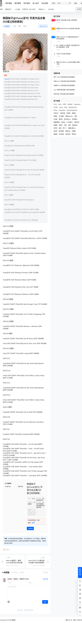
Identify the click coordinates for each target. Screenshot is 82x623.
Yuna (6, 79)
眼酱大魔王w (71, 128)
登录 (75, 3)
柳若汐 (60, 125)
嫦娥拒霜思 (57, 122)
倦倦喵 (74, 113)
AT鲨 (64, 104)
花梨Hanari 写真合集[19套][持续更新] (65, 81)
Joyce (61, 107)
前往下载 (44, 26)
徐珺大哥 (76, 122)
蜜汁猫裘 (61, 131)
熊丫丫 (65, 128)
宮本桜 (63, 122)
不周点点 (56, 113)
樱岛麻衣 (74, 125)
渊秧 (60, 128)
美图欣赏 (8, 9)
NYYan (55, 110)
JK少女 (56, 107)
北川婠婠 (61, 116)
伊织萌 (68, 113)
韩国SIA (74, 134)
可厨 (75, 116)
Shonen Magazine (72, 110)
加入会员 (35, 3)
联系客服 (9, 3)
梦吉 (65, 125)
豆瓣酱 (74, 131)
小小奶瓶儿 (70, 122)
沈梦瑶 (55, 128)
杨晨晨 (55, 125)
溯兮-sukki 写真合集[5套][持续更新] (64, 77)
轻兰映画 (61, 134)
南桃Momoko (69, 116)
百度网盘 (30, 528)
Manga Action (73, 107)
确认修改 (45, 579)
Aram (59, 104)
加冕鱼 (55, 116)
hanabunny (77, 104)
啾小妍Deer (67, 119)
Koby (65, 107)
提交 (45, 602)
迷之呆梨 (67, 134)
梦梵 (69, 125)
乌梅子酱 (62, 113)
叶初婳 (55, 119)
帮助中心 (41, 9)
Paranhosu (62, 110)
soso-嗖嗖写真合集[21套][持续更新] (64, 89)
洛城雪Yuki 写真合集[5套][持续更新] (64, 85)
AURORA (69, 104)
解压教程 (17, 3)
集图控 (13, 620)
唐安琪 (60, 119)
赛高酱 (55, 134)
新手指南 (27, 3)
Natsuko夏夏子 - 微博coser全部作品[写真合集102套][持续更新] (14, 563)
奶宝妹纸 (74, 119)
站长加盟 (45, 3)
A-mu (55, 104)
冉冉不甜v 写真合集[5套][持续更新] (64, 94)
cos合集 (6, 26)
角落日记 (67, 131)
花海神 (55, 131)
